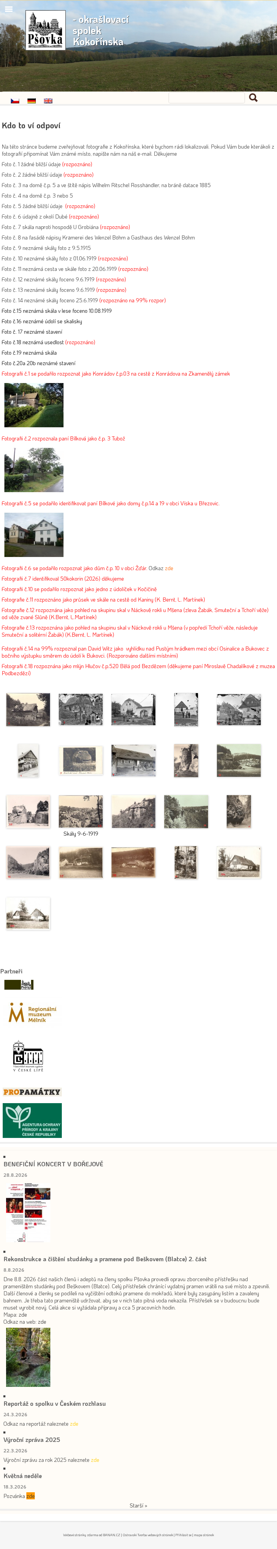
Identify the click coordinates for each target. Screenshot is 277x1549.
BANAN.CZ (111, 1535)
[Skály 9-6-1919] (81, 811)
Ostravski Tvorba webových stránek (148, 1535)
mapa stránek (204, 1535)
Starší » (139, 1505)
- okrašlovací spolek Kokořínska (101, 30)
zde (23, 1314)
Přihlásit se (183, 1535)
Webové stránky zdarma (80, 1535)
